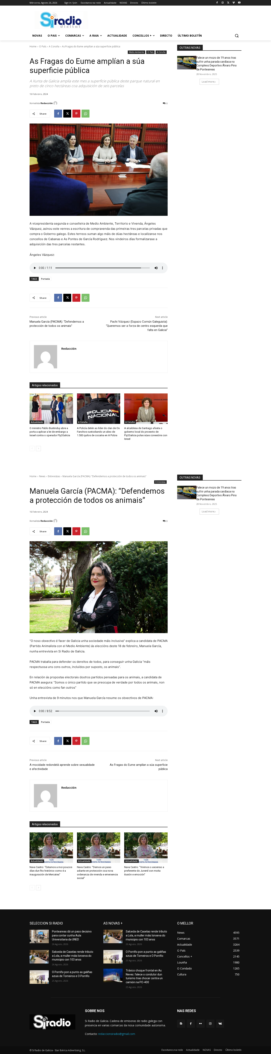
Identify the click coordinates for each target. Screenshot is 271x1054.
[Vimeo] (233, 3)
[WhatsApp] (85, 114)
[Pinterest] (76, 114)
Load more (208, 81)
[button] (236, 35)
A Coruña (54, 46)
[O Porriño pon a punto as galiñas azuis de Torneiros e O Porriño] (39, 977)
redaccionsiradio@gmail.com (116, 1034)
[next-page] (38, 448)
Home (33, 46)
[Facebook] (217, 3)
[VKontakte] (220, 1024)
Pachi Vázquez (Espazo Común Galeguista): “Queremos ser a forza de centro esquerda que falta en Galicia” (137, 326)
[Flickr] (200, 1024)
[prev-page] (32, 448)
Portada (45, 278)
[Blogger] (181, 1024)
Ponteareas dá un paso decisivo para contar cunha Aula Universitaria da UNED (72, 935)
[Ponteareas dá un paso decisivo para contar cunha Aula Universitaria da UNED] (39, 936)
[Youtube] (239, 3)
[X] (228, 3)
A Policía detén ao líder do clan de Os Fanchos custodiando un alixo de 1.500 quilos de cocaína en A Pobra (98, 432)
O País (42, 46)
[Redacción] (56, 103)
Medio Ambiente (136, 52)
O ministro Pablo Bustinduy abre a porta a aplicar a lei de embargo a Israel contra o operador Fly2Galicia (50, 432)
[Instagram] (222, 3)
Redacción (46, 103)
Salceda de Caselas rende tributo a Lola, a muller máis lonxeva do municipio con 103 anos (72, 955)
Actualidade (37, 422)
